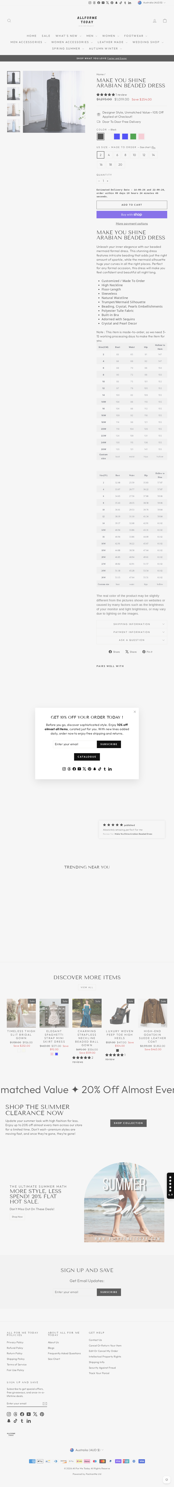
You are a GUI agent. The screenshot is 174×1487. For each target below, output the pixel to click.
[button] (170, 1186)
